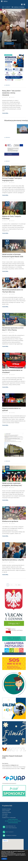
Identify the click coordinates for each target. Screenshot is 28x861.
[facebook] (22, 5)
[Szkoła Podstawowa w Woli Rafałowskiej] (3, 11)
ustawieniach (4, 856)
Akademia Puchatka (6, 809)
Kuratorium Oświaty (6, 812)
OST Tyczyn (4, 815)
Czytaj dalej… (5, 113)
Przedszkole (12, 294)
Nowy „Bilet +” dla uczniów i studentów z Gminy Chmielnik (11, 93)
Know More (9, 43)
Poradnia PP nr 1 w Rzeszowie (9, 817)
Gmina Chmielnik (6, 810)
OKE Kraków (5, 814)
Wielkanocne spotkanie (10, 521)
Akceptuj (4, 858)
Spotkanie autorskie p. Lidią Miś (13, 560)
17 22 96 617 (7, 7)
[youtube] (24, 5)
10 (16, 585)
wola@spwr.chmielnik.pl (18, 7)
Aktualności (12, 97)
